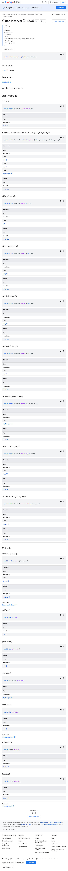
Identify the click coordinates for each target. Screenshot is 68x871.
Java (25, 7)
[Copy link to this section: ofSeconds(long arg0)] (21, 447)
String (5, 524)
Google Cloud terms (30, 859)
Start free (61, 7)
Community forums (24, 838)
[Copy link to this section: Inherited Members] (24, 88)
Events (53, 841)
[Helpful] (62, 14)
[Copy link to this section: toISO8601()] (13, 742)
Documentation (11, 14)
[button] (34, 88)
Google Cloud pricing (7, 841)
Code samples (39, 845)
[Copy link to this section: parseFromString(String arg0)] (28, 497)
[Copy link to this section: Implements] (15, 77)
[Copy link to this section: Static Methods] (19, 96)
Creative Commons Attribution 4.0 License (50, 822)
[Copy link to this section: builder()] (10, 101)
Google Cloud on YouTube (59, 846)
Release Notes (23, 844)
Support (21, 841)
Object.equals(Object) (8, 605)
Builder (5, 125)
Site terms (20, 859)
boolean (5, 597)
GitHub (37, 838)
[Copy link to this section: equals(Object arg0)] (20, 554)
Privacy (13, 859)
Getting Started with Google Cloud (40, 841)
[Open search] (43, 2)
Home (3, 14)
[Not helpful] (64, 14)
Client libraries (36, 7)
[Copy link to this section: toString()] (11, 774)
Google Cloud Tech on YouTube (58, 850)
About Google (6, 859)
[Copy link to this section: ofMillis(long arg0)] (18, 296)
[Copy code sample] (63, 54)
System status (23, 846)
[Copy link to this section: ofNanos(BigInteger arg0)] (25, 396)
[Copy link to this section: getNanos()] (13, 673)
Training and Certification (42, 852)
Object (4, 70)
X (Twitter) (55, 844)
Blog (53, 838)
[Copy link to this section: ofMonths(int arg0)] (19, 346)
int (4, 160)
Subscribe (31, 862)
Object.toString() (7, 806)
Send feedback (59, 21)
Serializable (5, 82)
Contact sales (6, 848)
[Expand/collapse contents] (12, 26)
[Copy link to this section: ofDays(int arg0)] (17, 196)
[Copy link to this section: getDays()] (12, 610)
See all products (6, 838)
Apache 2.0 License (26, 824)
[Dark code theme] (61, 54)
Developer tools (22, 14)
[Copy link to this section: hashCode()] (13, 705)
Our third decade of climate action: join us (48, 859)
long (4, 274)
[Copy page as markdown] (41, 21)
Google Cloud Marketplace (5, 844)
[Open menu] (3, 2)
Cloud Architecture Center (40, 848)
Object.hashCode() (7, 737)
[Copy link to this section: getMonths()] (14, 642)
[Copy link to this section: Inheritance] (14, 66)
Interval (6, 189)
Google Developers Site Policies (50, 824)
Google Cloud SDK (13, 7)
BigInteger (6, 173)
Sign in (64, 2)
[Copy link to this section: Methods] (13, 548)
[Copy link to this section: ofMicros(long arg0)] (20, 246)
